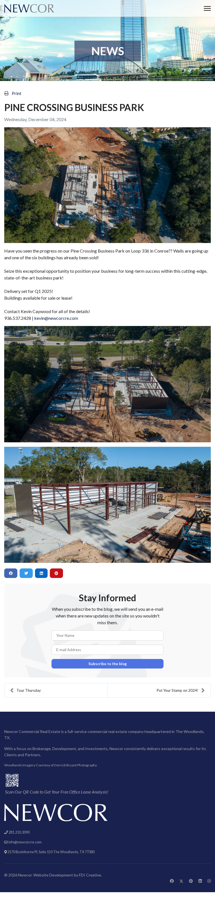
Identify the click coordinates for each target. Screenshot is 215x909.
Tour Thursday (29, 690)
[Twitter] (181, 880)
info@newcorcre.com (25, 842)
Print (16, 93)
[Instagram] (209, 880)
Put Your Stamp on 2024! (177, 690)
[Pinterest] (191, 880)
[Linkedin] (200, 880)
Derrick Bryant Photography (75, 765)
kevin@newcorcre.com (56, 318)
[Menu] (207, 8)
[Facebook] (172, 880)
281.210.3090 (19, 832)
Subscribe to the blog (107, 663)
